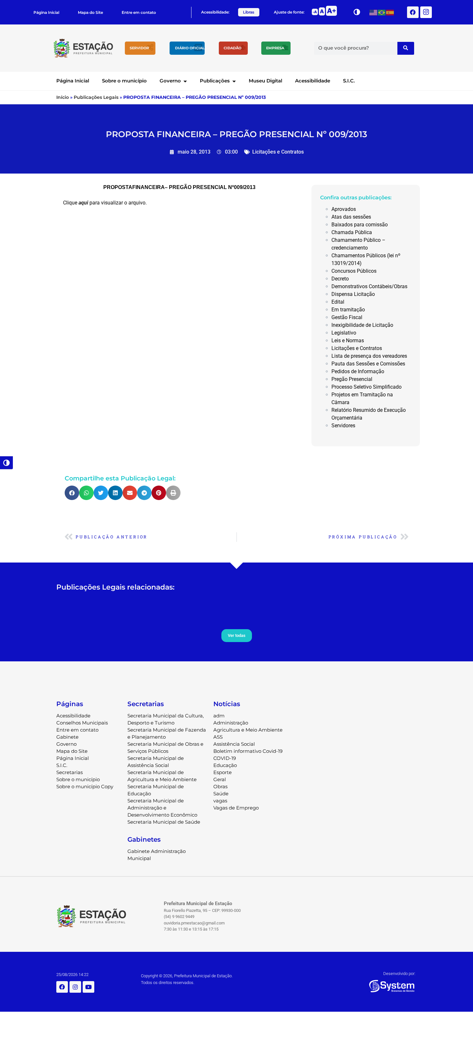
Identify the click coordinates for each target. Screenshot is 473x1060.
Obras (220, 786)
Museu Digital (265, 81)
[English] (373, 12)
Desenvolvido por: (399, 973)
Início (62, 97)
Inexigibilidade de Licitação (362, 325)
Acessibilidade (312, 81)
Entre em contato (139, 12)
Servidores (343, 425)
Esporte (222, 772)
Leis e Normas (347, 340)
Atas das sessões (351, 217)
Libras (248, 12)
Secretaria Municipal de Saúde (163, 822)
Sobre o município (124, 81)
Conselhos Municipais (82, 723)
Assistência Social (234, 744)
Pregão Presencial (351, 379)
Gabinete (67, 737)
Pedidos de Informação (357, 371)
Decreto (340, 279)
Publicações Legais (96, 97)
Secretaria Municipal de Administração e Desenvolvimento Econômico (162, 808)
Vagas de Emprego (236, 808)
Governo (170, 81)
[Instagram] (75, 987)
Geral (219, 779)
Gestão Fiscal (346, 317)
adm (219, 716)
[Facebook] (413, 12)
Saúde (220, 793)
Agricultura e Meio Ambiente (248, 730)
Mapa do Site (90, 12)
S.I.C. (349, 81)
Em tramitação (348, 310)
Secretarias (69, 772)
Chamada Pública (351, 232)
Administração (230, 723)
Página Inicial (46, 12)
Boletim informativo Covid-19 (248, 751)
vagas (220, 801)
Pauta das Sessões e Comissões (368, 364)
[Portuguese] (382, 12)
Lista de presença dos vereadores (369, 356)
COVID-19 (224, 758)
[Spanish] (390, 12)
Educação (225, 765)
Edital (337, 302)
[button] (72, 493)
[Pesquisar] (405, 48)
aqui (83, 203)
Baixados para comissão (359, 225)
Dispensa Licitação (353, 294)
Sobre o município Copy (84, 786)
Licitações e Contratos (278, 152)
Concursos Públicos (353, 271)
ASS (218, 737)
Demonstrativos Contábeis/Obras (369, 286)
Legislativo (343, 333)
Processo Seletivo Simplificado (366, 387)
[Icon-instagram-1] (426, 12)
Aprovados (343, 209)
